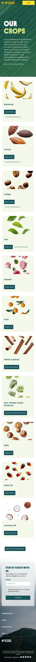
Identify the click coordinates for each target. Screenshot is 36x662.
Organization (7, 613)
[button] (2, 3)
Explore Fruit (8, 327)
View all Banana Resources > (13, 117)
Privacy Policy (7, 657)
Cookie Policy (15, 657)
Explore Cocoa (9, 157)
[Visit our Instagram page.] (23, 657)
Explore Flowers (9, 287)
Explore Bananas (10, 112)
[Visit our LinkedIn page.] (26, 657)
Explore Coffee (9, 202)
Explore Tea (8, 247)
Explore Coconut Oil (10, 533)
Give (28, 3)
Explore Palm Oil (9, 493)
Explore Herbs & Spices (11, 367)
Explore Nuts (8, 453)
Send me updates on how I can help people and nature (18, 590)
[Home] (10, 2)
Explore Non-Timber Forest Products (15, 413)
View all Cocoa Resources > (13, 162)
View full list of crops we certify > (15, 549)
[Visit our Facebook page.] (21, 657)
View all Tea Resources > (21, 247)
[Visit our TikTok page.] (28, 657)
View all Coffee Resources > (13, 207)
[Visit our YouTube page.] (30, 657)
